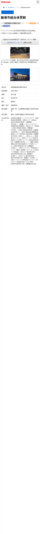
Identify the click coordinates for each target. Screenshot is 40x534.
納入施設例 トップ (12, 7)
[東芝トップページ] (6, 2)
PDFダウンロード (15, 43)
